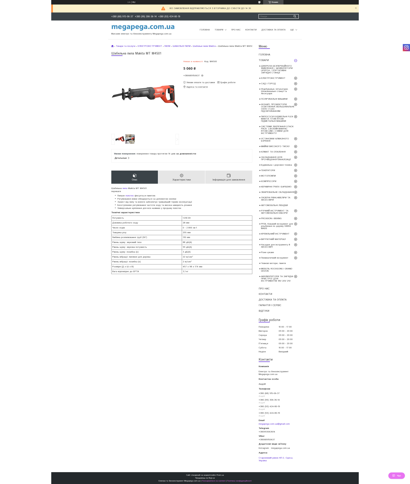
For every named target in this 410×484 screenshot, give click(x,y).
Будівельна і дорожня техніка (276, 165)
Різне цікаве (267, 252)
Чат (399, 475)
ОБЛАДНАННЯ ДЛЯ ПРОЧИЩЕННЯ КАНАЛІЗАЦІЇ (276, 158)
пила (125, 188)
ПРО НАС (236, 29)
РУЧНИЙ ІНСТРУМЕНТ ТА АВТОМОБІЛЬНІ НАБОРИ (274, 212)
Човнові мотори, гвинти (273, 263)
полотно (130, 195)
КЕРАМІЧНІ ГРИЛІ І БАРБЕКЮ (276, 186)
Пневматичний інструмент (274, 257)
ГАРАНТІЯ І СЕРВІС (270, 305)
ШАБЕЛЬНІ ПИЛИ (182, 46)
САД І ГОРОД (268, 83)
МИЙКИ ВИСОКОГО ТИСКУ (275, 146)
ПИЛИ (167, 46)
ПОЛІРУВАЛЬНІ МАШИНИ (274, 99)
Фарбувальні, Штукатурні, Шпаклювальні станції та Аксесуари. (274, 91)
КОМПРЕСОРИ (268, 181)
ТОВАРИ (219, 29)
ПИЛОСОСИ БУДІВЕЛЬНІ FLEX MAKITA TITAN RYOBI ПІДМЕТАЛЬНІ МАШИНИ (277, 119)
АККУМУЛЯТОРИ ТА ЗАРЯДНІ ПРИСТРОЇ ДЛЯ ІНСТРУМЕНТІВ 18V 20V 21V (277, 279)
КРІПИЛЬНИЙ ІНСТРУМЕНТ (275, 233)
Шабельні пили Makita (204, 46)
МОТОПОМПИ (268, 175)
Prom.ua (220, 475)
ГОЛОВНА (205, 29)
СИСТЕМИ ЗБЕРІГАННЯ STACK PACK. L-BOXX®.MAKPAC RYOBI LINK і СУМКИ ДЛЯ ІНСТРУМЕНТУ (277, 130)
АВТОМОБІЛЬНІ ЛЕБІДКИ (274, 205)
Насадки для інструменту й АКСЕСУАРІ (275, 246)
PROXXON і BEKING (271, 218)
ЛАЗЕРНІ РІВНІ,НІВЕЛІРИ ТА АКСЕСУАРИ (275, 198)
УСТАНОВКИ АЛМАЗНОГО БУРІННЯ (275, 140)
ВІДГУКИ (264, 311)
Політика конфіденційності (239, 481)
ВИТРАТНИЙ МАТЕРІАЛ (273, 239)
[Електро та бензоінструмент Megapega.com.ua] (143, 27)
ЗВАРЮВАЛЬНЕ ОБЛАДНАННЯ (277, 192)
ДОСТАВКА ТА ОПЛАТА (273, 29)
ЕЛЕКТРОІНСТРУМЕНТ (273, 78)
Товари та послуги (125, 46)
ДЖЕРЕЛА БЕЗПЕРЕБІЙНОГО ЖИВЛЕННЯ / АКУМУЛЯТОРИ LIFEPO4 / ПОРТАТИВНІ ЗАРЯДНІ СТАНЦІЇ (277, 69)
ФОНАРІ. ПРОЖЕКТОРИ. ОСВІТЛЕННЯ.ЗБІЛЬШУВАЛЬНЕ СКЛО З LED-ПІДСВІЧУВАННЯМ (277, 108)
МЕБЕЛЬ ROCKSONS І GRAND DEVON (276, 270)
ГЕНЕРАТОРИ (268, 170)
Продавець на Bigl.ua (205, 478)
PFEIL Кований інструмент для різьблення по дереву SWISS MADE (277, 226)
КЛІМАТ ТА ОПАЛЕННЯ (273, 151)
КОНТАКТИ (251, 29)
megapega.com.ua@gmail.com (274, 423)
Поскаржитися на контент (213, 481)
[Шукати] (294, 16)
